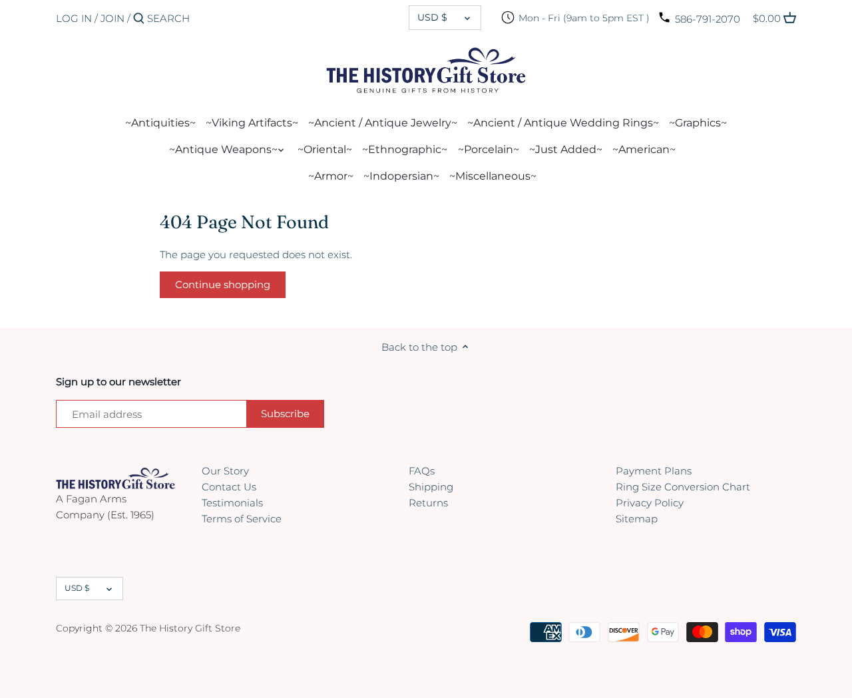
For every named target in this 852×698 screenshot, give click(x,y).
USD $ (432, 17)
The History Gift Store (190, 628)
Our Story (225, 470)
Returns (428, 502)
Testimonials (232, 502)
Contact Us (229, 486)
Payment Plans (654, 470)
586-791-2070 (707, 19)
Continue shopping (222, 284)
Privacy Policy (650, 502)
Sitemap (637, 518)
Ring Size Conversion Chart (683, 486)
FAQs (422, 470)
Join (112, 18)
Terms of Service (242, 518)
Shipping (431, 486)
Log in (74, 18)
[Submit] (138, 19)
